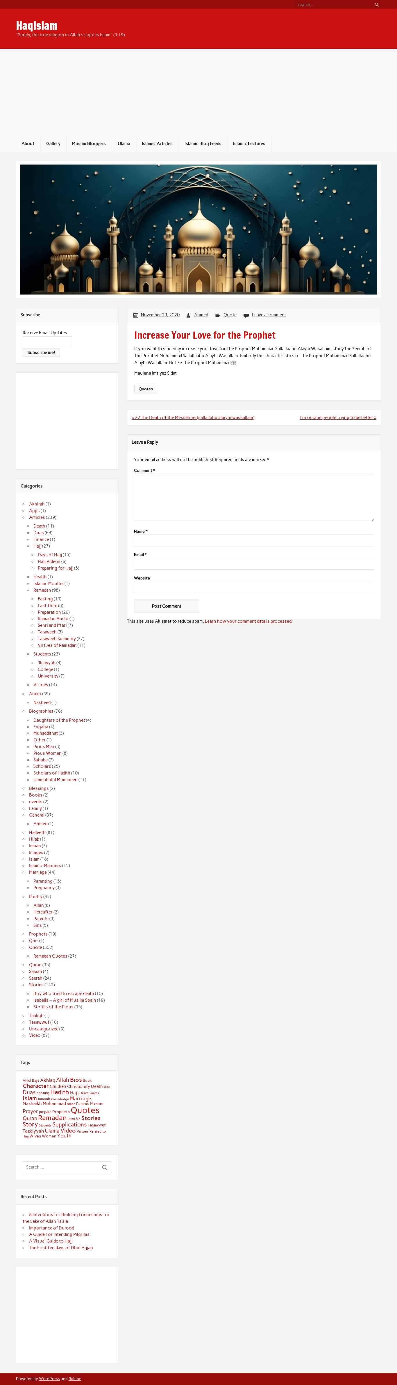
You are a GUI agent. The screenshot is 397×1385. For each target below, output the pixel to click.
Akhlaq (47, 1080)
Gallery (53, 143)
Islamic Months (48, 583)
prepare (45, 1112)
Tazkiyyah (33, 1131)
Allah (38, 905)
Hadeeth (37, 832)
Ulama (124, 143)
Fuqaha (40, 726)
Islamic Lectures (249, 143)
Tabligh (36, 1015)
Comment (144, 471)
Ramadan (42, 590)
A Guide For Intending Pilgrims (59, 1234)
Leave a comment (269, 314)
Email (140, 555)
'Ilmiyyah (47, 662)
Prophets (38, 934)
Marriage (38, 872)
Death (39, 526)
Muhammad (54, 1103)
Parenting (43, 881)
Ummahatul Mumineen (55, 779)
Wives (35, 1136)
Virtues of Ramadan (57, 645)
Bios (76, 1079)
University (48, 676)
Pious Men (43, 746)
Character (36, 1085)
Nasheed (42, 702)
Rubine (75, 1378)
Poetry (35, 896)
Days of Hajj (50, 554)
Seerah (35, 978)
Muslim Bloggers (89, 143)
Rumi (71, 1119)
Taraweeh (47, 632)
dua (107, 1087)
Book (87, 1081)
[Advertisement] (198, 92)
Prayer (30, 1111)
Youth (64, 1136)
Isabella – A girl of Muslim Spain (64, 1000)
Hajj (37, 546)
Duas (38, 532)
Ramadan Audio (53, 618)
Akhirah (37, 504)
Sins (37, 925)
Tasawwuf (39, 1022)
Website (142, 578)
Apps (34, 510)
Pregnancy (44, 887)
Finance (41, 539)
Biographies (41, 711)
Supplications (70, 1124)
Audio (35, 693)
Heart (84, 1093)
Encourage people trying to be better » (338, 417)
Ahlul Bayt (31, 1080)
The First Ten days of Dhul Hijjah (61, 1247)
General (36, 815)
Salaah (35, 971)
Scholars (42, 766)
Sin (78, 1119)
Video (35, 1035)
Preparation (49, 612)
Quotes (146, 389)
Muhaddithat (45, 733)
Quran (35, 964)
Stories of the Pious (53, 1007)
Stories (36, 984)
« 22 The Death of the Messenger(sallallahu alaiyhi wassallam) (193, 417)
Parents (41, 918)
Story (30, 1124)
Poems (96, 1103)
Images (36, 852)
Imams (94, 1093)
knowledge (60, 1099)
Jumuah (44, 1099)
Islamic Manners (45, 865)
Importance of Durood (51, 1228)
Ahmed (201, 314)
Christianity (78, 1086)
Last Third (47, 605)
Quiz (33, 940)
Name (140, 532)
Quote (230, 314)
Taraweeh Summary (57, 638)
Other (39, 740)
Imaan (35, 845)
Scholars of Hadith (51, 773)
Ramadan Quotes (50, 956)
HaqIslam (37, 25)
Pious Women (47, 753)
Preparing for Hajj (55, 568)
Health (40, 576)
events (35, 801)
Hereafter (43, 912)
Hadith (59, 1092)
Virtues (40, 684)
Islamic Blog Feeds (203, 143)
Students (42, 654)
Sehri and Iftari (52, 625)
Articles (37, 517)
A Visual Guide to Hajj (50, 1241)
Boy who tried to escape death (63, 993)
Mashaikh (32, 1103)
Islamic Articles (157, 143)
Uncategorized (43, 1029)
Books (35, 795)
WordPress (49, 1378)
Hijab (34, 839)
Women (49, 1136)
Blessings (39, 788)
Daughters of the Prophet (59, 720)
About (28, 143)
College (45, 669)
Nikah (71, 1104)
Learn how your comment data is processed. (248, 621)
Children (58, 1086)
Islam (34, 859)
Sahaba (40, 760)
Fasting (45, 599)
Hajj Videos (49, 561)
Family (35, 808)
